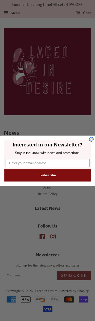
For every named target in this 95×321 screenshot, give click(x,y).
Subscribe (47, 175)
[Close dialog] (91, 139)
